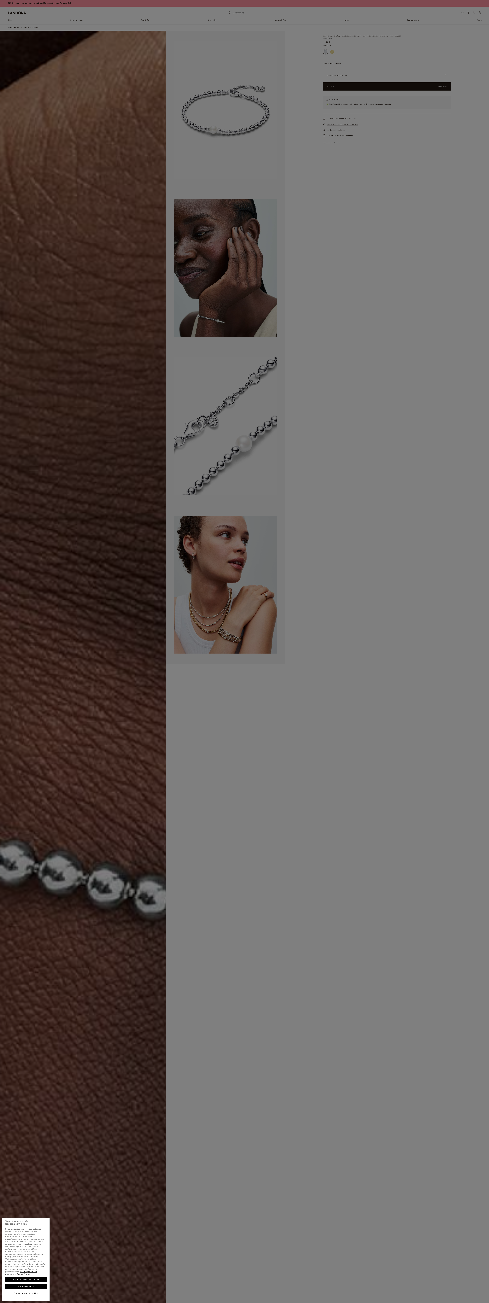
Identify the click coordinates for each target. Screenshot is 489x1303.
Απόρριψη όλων (26, 1286)
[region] (26, 1259)
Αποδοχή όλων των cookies (26, 1280)
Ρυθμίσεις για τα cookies (26, 1293)
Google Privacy (23, 1274)
